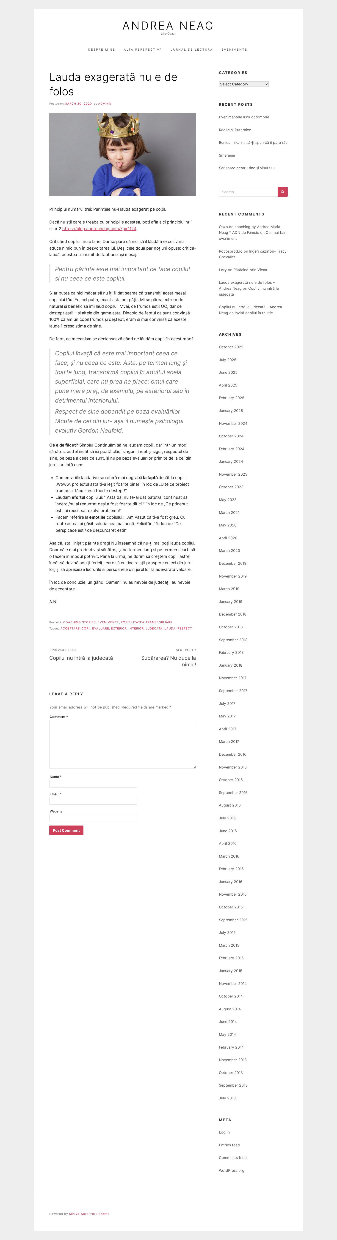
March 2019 (229, 588)
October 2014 (231, 996)
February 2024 (231, 449)
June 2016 (228, 830)
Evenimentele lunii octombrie (244, 117)
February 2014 (231, 1047)
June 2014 (228, 1021)
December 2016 (232, 754)
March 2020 (229, 550)
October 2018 (231, 627)
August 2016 (230, 805)
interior (136, 628)
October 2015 (231, 907)
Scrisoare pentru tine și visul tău (247, 168)
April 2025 (228, 385)
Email (55, 794)
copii (86, 628)
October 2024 (231, 436)
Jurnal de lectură (192, 49)
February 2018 (231, 652)
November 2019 (233, 576)
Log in (224, 1132)
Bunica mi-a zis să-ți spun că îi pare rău (253, 142)
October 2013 (231, 1072)
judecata (154, 628)
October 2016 (231, 779)
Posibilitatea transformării (146, 622)
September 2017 (233, 690)
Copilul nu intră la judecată (81, 654)
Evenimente (234, 49)
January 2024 (231, 461)
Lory (223, 269)
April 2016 (228, 843)
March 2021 (229, 512)
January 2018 (230, 665)
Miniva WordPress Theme (89, 1213)
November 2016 (233, 767)
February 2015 (231, 958)
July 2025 (227, 359)
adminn (104, 103)
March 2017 (229, 741)
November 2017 (232, 678)
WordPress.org (231, 1170)
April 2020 (228, 538)
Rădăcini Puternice (235, 130)
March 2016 (229, 856)
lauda (170, 628)
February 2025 (231, 397)
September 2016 (233, 792)
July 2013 (227, 1098)
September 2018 (233, 640)
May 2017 (227, 716)
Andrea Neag (168, 25)
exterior (119, 628)
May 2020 (228, 525)
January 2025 (231, 410)
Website (56, 811)
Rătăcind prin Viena (250, 269)
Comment (59, 717)
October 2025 (231, 347)
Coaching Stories (79, 622)
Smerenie (227, 155)
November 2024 (233, 423)
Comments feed (233, 1157)
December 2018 (232, 614)
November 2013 (233, 1059)
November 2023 (233, 474)
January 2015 (230, 970)
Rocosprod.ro (231, 251)
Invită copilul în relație (254, 313)
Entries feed (229, 1145)
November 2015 (233, 894)
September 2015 (233, 920)
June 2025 (228, 372)
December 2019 (232, 563)
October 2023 (231, 487)
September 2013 (233, 1085)
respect (184, 628)
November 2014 (233, 983)
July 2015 (227, 932)
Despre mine (101, 49)
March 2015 (229, 945)
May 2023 (228, 499)
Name (56, 777)
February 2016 (231, 869)
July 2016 (227, 818)
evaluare (100, 628)
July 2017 (227, 703)
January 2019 (230, 601)
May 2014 (227, 1034)
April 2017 (227, 729)
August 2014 (230, 1009)
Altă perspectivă (143, 49)
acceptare (70, 628)
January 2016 (230, 881)
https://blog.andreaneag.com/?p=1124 (99, 228)
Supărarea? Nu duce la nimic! (168, 658)
